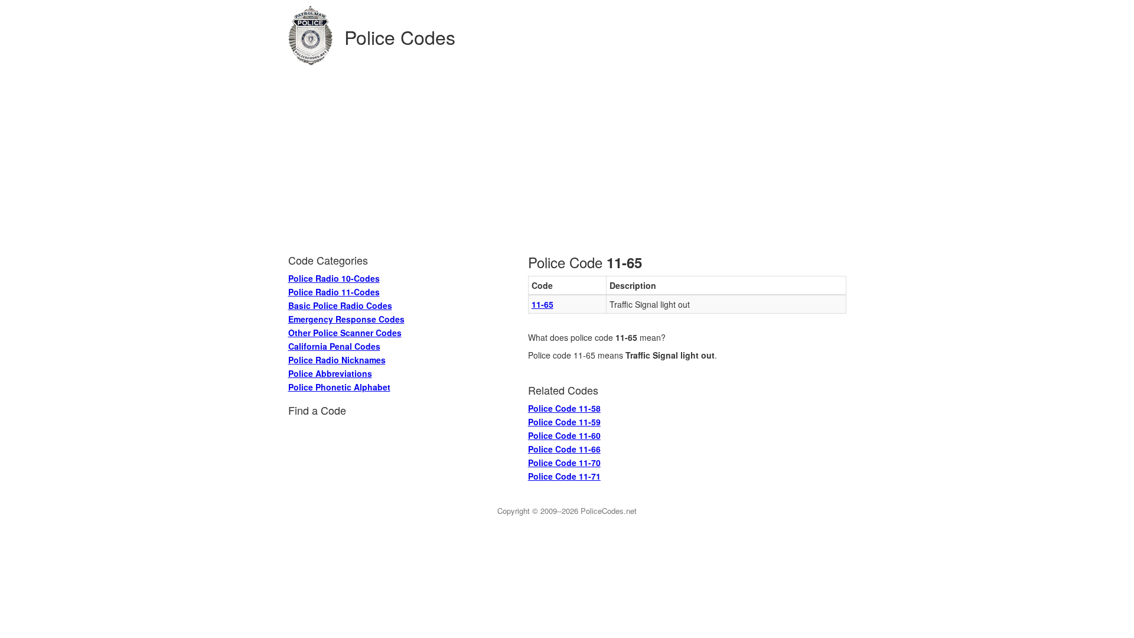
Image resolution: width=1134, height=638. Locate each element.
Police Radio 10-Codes (334, 278)
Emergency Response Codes (346, 319)
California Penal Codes (334, 346)
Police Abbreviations (330, 373)
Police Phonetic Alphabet (339, 387)
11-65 (542, 304)
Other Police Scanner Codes (345, 332)
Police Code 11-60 (564, 435)
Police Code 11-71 (564, 476)
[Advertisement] (567, 154)
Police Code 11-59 (564, 422)
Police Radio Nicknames (337, 360)
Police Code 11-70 (564, 462)
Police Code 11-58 (564, 408)
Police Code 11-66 (564, 449)
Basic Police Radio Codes (340, 305)
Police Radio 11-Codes (334, 292)
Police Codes (399, 36)
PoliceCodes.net (609, 510)
